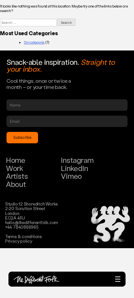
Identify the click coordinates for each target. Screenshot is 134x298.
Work (14, 168)
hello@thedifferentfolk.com (31, 222)
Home (15, 160)
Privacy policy (18, 241)
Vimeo (71, 176)
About (16, 184)
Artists (17, 176)
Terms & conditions (23, 236)
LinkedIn (74, 168)
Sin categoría (34, 42)
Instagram (77, 160)
